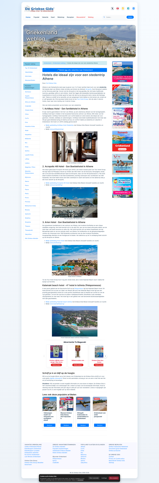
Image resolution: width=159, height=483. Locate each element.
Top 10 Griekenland (31, 68)
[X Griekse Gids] (112, 8)
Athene (83, 446)
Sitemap (111, 462)
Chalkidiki (28, 106)
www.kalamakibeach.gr (57, 304)
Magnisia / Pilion (30, 167)
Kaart (53, 17)
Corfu (27, 118)
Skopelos (28, 222)
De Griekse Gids (51, 83)
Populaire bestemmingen (60, 448)
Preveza (27, 202)
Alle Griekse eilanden (31, 238)
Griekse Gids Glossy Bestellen (34, 462)
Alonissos (28, 92)
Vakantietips (29, 72)
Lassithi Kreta (29, 155)
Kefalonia (28, 138)
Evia (26, 122)
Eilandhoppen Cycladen (32, 450)
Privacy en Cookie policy (116, 458)
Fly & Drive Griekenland (32, 454)
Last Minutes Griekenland (32, 456)
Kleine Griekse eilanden (60, 452)
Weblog (90, 17)
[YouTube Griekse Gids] (118, 8)
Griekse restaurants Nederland (118, 446)
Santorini (28, 214)
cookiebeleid (80, 480)
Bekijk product (56, 365)
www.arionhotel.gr (55, 242)
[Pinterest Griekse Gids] (133, 8)
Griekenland (47, 63)
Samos (83, 460)
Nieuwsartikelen (30, 80)
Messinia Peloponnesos (29, 172)
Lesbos (27, 163)
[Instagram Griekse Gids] (123, 8)
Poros (27, 197)
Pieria (26, 193)
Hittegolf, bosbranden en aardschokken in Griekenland (82, 415)
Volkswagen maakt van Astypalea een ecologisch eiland (48, 416)
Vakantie (45, 17)
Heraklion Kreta (30, 126)
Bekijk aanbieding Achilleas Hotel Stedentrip (59, 125)
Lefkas (27, 159)
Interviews (28, 76)
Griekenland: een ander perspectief (100, 414)
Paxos (27, 189)
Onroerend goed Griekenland (118, 448)
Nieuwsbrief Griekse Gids (117, 460)
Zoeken (130, 17)
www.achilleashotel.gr (57, 129)
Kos (26, 142)
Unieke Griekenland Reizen (33, 446)
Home (28, 17)
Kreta (26, 147)
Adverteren (28, 464)
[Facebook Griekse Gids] (128, 8)
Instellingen (104, 478)
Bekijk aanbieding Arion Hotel (55, 241)
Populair (36, 17)
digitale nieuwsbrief (56, 378)
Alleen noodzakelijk (94, 478)
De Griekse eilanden (59, 446)
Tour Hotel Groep (82, 99)
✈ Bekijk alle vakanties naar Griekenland (75, 70)
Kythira (27, 151)
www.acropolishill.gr (56, 185)
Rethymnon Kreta (30, 206)
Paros (27, 185)
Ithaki (26, 130)
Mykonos (28, 177)
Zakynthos (28, 234)
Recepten (70, 17)
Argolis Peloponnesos (29, 97)
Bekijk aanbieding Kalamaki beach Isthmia (59, 302)
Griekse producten (114, 450)
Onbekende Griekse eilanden (62, 450)
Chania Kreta (29, 110)
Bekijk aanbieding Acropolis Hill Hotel (57, 183)
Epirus (55, 460)
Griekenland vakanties (31, 452)
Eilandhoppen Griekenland (33, 448)
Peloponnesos (78, 288)
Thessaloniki (29, 230)
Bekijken (49, 425)
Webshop (60, 17)
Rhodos (27, 210)
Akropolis (88, 89)
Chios (27, 114)
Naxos (27, 181)
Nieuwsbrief (81, 17)
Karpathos (28, 134)
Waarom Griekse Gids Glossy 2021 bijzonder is (66, 415)
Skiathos (27, 218)
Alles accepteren (114, 478)
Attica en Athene (30, 102)
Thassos (27, 226)
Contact (111, 456)
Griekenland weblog (59, 63)
